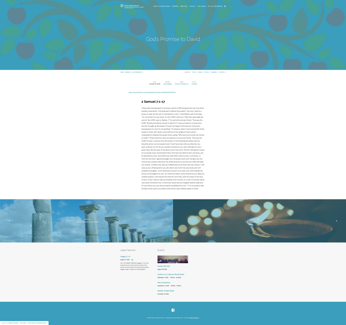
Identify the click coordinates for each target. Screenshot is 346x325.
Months (221, 72)
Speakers (214, 72)
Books (207, 72)
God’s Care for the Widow (258, 221)
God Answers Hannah (87, 221)
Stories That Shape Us (181, 84)
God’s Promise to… (137, 72)
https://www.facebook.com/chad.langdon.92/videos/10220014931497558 (152, 92)
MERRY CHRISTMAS (166, 291)
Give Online (202, 6)
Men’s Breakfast (164, 282)
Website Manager (194, 318)
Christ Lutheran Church (161, 6)
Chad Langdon (167, 84)
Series (200, 72)
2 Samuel (194, 84)
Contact (192, 6)
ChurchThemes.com (177, 318)
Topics (194, 72)
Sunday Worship (164, 266)
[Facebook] (173, 310)
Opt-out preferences (215, 6)
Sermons (175, 6)
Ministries (183, 6)
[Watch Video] (132, 260)
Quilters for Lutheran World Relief (171, 274)
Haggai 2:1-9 (125, 256)
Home (122, 72)
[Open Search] (225, 6)
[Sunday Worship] (173, 262)
